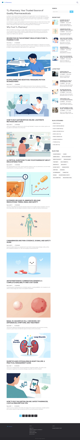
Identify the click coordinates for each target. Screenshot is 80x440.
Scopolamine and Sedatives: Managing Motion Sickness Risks (26, 80)
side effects (56, 164)
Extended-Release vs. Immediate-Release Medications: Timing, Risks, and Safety (23, 201)
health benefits (64, 161)
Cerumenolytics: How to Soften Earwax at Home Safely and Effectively (66, 81)
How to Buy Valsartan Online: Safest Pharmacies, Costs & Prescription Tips (27, 402)
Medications (57, 123)
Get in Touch (32, 434)
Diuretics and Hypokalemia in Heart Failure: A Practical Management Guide (26, 362)
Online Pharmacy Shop (57, 428)
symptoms (55, 169)
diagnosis (62, 169)
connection (65, 172)
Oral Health (56, 144)
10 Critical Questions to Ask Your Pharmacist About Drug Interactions (28, 161)
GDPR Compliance (33, 432)
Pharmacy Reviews (57, 139)
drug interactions (67, 177)
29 (35, 415)
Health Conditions (58, 128)
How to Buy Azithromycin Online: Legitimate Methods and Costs (25, 121)
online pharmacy (57, 154)
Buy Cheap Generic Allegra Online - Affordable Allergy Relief (66, 108)
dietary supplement (66, 156)
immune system (65, 167)
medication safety (57, 159)
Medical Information (58, 131)
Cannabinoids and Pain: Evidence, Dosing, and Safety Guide (29, 241)
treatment (55, 161)
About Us (31, 428)
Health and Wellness (58, 125)
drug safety (63, 164)
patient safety (56, 167)
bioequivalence (67, 159)
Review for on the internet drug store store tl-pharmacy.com (27, 39)
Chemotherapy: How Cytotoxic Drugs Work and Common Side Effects (66, 99)
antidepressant (56, 172)
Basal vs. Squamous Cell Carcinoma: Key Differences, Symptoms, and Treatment (23, 322)
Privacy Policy (32, 431)
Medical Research (57, 136)
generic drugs (56, 156)
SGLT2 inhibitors (56, 177)
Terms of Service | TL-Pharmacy (35, 429)
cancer (64, 154)
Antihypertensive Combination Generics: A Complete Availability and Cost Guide (24, 281)
